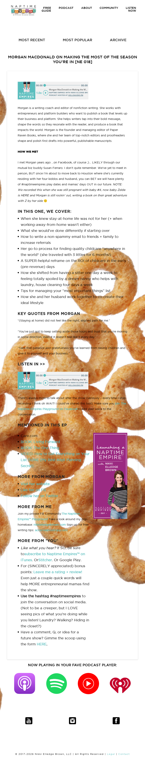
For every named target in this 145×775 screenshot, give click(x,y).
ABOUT (86, 7)
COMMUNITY (109, 7)
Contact (124, 754)
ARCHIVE (118, 40)
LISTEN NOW (131, 9)
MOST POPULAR (77, 40)
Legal (111, 754)
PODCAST (66, 7)
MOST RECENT (32, 40)
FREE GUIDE (46, 9)
